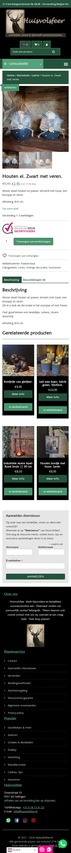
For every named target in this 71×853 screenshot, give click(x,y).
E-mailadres (14, 560)
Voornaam (12, 547)
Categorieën (18, 63)
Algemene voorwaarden (22, 705)
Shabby (12, 749)
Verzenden (14, 675)
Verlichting (14, 757)
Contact (12, 660)
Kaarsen (12, 735)
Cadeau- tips (15, 772)
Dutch (16, 849)
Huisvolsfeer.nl (44, 837)
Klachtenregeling (17, 690)
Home (10, 75)
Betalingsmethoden (19, 683)
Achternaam (45, 547)
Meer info (18, 394)
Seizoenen (23, 75)
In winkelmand (18, 407)
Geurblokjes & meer (19, 727)
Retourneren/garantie (20, 698)
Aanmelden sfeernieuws (22, 668)
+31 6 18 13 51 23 (33, 807)
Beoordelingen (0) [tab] (34, 279)
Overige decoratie (36, 267)
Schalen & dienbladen (20, 742)
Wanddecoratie (17, 764)
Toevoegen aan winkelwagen (33, 241)
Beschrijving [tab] (11, 279)
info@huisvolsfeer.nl (25, 811)
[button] (66, 64)
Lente (35, 75)
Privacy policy (16, 713)
